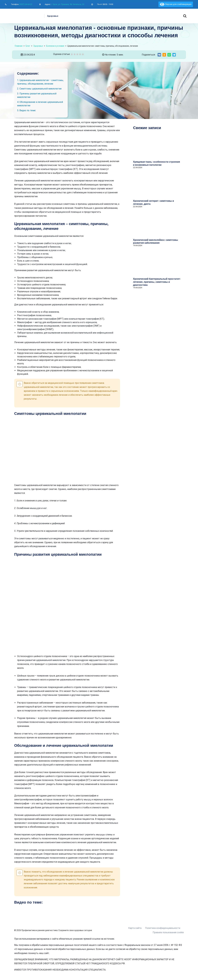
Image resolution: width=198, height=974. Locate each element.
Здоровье (52, 16)
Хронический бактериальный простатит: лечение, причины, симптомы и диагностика (157, 282)
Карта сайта (134, 928)
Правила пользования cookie (168, 932)
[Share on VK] (159, 54)
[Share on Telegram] (174, 54)
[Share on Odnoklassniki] (164, 54)
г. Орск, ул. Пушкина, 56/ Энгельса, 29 (67, 4)
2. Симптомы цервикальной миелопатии (39, 88)
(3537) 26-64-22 (25, 4)
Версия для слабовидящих (177, 4)
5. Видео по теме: (26, 110)
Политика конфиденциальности (162, 928)
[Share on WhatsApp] (169, 54)
